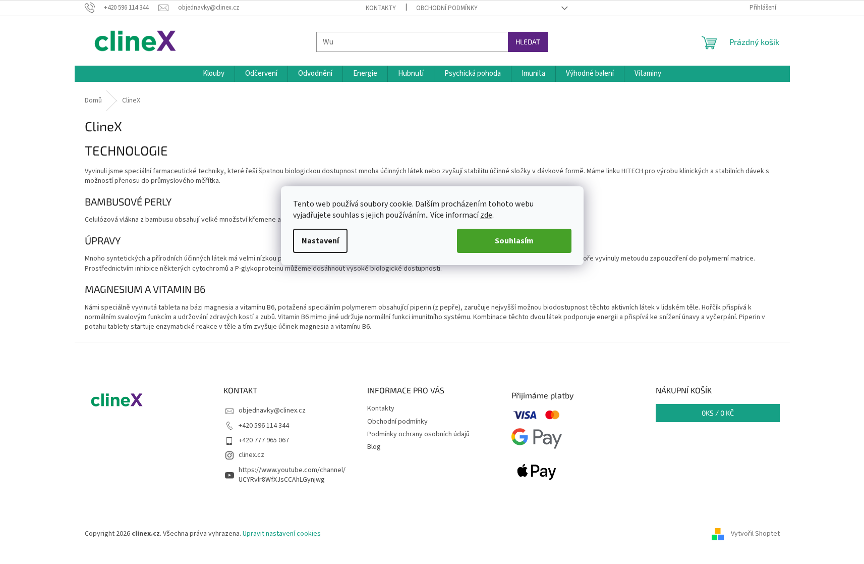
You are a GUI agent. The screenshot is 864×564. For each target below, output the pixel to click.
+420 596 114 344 (264, 426)
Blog (374, 447)
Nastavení (320, 240)
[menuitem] (214, 74)
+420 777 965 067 (264, 440)
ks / (718, 412)
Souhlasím (514, 240)
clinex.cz (251, 455)
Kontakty (381, 8)
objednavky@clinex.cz (272, 410)
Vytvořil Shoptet (755, 534)
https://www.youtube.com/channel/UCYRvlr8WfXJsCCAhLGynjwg (292, 475)
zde (486, 215)
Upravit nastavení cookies (282, 534)
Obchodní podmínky (447, 8)
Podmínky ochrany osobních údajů (418, 434)
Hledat (527, 41)
